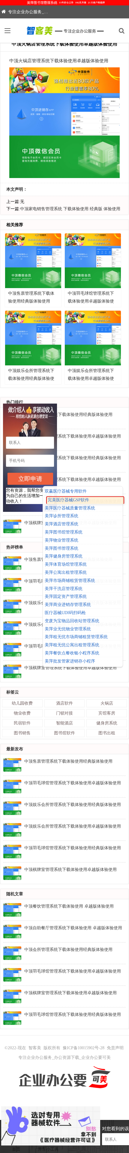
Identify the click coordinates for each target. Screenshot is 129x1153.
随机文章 (14, 894)
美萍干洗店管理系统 (63, 588)
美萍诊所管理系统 (61, 516)
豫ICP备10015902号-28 (83, 1048)
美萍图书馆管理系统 (63, 532)
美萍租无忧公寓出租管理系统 (72, 645)
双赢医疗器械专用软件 (66, 491)
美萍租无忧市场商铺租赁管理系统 (76, 637)
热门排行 (14, 402)
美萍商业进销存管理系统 (68, 604)
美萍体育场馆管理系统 (66, 564)
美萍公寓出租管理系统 (66, 572)
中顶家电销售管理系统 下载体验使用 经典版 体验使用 (70, 209)
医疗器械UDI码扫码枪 (65, 612)
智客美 (34, 1048)
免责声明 (115, 1048)
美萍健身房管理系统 (63, 556)
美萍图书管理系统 (61, 548)
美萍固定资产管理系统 (66, 597)
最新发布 (14, 749)
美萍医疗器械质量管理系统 (70, 508)
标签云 (12, 692)
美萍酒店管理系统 (61, 524)
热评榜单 (14, 547)
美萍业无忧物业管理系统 (68, 629)
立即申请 (30, 478)
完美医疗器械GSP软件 (68, 500)
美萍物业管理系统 (61, 540)
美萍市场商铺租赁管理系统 (70, 580)
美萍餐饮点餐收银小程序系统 (72, 653)
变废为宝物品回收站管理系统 (72, 621)
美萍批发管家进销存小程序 (70, 661)
